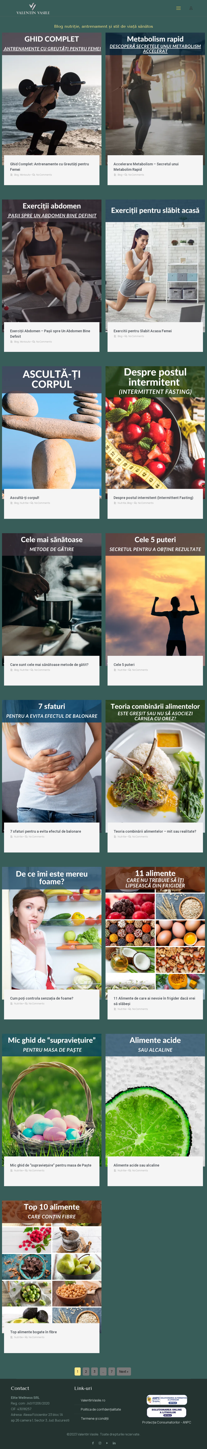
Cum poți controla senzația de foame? (41, 998)
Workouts (25, 174)
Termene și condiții (95, 1418)
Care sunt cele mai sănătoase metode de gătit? (49, 664)
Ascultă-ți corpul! (24, 498)
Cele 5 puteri (124, 664)
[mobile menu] (178, 8)
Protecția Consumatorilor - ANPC (166, 1422)
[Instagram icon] (99, 1443)
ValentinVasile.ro (93, 1400)
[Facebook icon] (92, 1443)
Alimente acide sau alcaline (136, 1165)
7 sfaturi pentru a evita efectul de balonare (45, 831)
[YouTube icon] (107, 1443)
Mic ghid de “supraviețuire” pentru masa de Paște (50, 1165)
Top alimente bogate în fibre (33, 1332)
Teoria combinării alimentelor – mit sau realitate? (155, 831)
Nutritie (24, 503)
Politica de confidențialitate (101, 1409)
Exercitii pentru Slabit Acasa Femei (143, 331)
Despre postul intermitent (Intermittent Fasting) (153, 498)
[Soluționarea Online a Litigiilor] (166, 1416)
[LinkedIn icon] (114, 1443)
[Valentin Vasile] (33, 8)
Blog (16, 174)
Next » (124, 1371)
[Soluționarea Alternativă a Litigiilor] (167, 1403)
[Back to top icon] (187, 1440)
